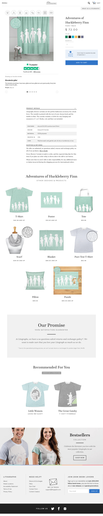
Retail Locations (8, 484)
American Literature (51, 373)
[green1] (66, 36)
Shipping (34, 145)
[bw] (69, 36)
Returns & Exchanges (35, 481)
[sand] (76, 36)
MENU (4, 3)
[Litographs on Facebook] (59, 509)
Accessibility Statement (10, 486)
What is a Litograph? (91, 8)
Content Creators (34, 491)
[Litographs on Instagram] (65, 509)
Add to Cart (81, 62)
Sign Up (94, 491)
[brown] (79, 36)
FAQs (30, 484)
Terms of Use (7, 489)
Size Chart (32, 486)
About (5, 481)
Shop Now (79, 457)
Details (33, 108)
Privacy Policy (7, 491)
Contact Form (33, 489)
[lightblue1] (72, 36)
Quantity (68, 40)
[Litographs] (51, 3)
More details (44, 151)
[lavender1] (82, 36)
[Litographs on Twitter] (53, 509)
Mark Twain (70, 26)
